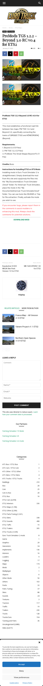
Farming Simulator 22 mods (13, 441)
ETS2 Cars (6, 500)
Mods (11, 28)
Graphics (5, 542)
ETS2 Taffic (6, 525)
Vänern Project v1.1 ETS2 (27, 326)
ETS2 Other (6, 510)
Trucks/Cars (7, 617)
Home (4, 28)
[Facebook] (4, 53)
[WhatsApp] (21, 53)
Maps (4, 564)
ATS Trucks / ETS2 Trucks (12, 478)
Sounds (5, 596)
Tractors (5, 603)
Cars (4, 489)
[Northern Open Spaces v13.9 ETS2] (8, 341)
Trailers (5, 610)
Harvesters (6, 546)
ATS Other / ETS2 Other (11, 471)
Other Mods (7, 578)
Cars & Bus (6, 493)
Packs (4, 585)
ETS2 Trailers (7, 528)
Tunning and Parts (9, 621)
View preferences (21, 677)
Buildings (5, 482)
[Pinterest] (15, 53)
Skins (4, 592)
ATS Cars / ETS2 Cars (10, 468)
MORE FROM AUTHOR (30, 308)
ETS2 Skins (6, 518)
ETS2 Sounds (7, 521)
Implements (7, 550)
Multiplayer (6, 571)
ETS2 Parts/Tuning (9, 514)
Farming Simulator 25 (10, 436)
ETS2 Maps (18, 28)
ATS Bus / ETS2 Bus (10, 464)
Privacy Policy (27, 683)
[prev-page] (3, 349)
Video (4, 628)
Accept (21, 664)
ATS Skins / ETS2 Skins (11, 475)
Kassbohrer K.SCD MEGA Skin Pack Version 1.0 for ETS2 (10, 268)
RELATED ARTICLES (12, 308)
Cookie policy (14, 683)
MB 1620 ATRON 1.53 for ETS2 (32, 267)
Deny (21, 671)
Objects (5, 574)
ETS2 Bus (6, 496)
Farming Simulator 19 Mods (13, 431)
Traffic (4, 606)
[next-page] (7, 349)
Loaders (5, 557)
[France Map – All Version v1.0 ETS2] (8, 318)
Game (4, 539)
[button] (39, 642)
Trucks (5, 614)
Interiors (5, 553)
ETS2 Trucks (7, 532)
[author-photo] (21, 291)
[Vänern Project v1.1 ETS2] (8, 329)
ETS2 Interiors (7, 503)
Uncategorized (8, 624)
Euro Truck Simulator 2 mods (13, 535)
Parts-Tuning (7, 589)
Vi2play (21, 294)
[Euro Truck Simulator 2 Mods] (21, 15)
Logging (5, 560)
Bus (3, 486)
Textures (5, 599)
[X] (10, 53)
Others (5, 582)
